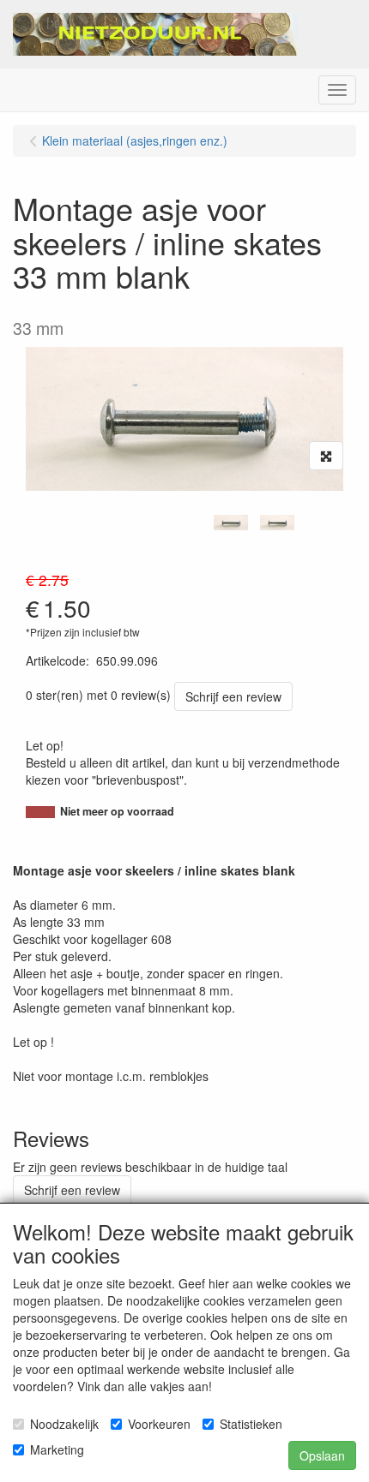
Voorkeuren (159, 1423)
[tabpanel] (231, 522)
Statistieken (251, 1423)
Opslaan (322, 1455)
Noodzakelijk (64, 1423)
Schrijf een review (233, 696)
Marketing (57, 1449)
